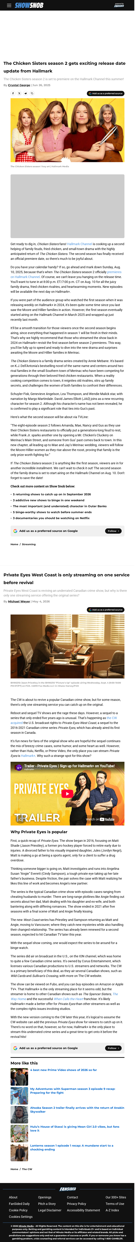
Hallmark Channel (79, 244)
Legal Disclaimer (49, 1210)
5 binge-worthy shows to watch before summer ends (52, 512)
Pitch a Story (47, 1204)
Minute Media (26, 1226)
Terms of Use (115, 1204)
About (13, 1197)
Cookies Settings (21, 1217)
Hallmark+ (28, 756)
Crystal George (19, 85)
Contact (72, 1197)
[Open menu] (9, 5)
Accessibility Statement (83, 1210)
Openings (44, 1197)
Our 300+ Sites (116, 1197)
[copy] (32, 93)
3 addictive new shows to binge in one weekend (48, 500)
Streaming (29, 544)
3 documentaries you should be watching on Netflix (51, 518)
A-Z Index (112, 1210)
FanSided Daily (19, 1204)
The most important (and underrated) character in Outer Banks (60, 506)
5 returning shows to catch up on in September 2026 (52, 494)
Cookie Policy (18, 1210)
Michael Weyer (19, 601)
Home (14, 544)
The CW (27, 1169)
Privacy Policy (76, 1204)
